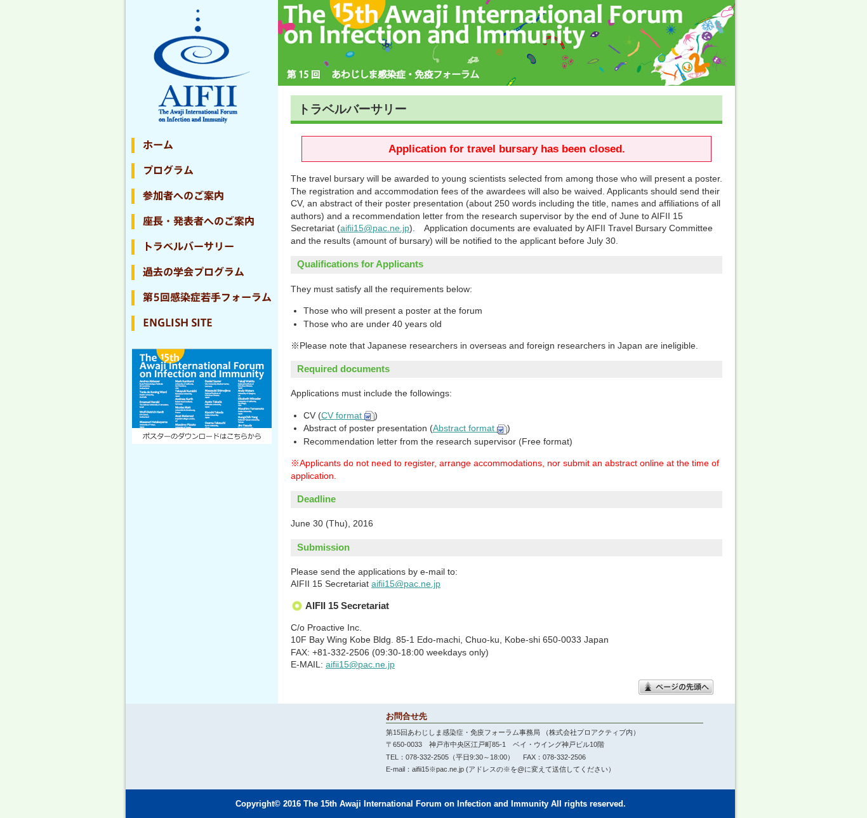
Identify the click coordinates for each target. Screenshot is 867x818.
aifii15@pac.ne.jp (374, 228)
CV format (342, 415)
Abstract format (465, 428)
